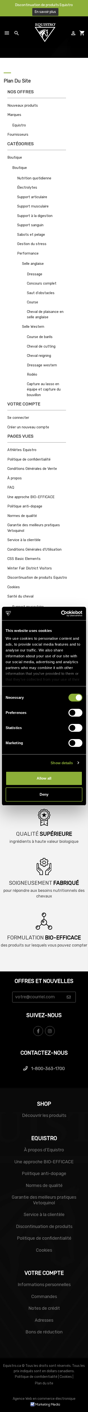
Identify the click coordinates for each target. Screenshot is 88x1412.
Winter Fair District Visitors (29, 568)
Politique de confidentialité (29, 459)
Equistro (19, 125)
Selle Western (33, 327)
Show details (62, 763)
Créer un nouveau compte (28, 427)
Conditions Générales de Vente (32, 469)
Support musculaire (33, 206)
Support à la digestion (35, 216)
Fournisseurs (17, 135)
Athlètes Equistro (21, 450)
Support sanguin (30, 225)
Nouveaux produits (22, 105)
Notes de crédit (44, 1308)
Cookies (13, 587)
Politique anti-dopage (24, 506)
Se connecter (18, 418)
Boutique (14, 157)
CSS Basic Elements (24, 559)
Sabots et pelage (31, 235)
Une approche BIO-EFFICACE (31, 497)
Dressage (34, 274)
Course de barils (40, 337)
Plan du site (44, 1383)
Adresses (44, 1320)
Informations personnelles (44, 1284)
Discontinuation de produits (44, 1226)
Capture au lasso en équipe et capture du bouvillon (44, 389)
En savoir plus (45, 12)
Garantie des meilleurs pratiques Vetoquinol (44, 1200)
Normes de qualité (22, 516)
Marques (14, 115)
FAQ (10, 487)
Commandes (44, 1296)
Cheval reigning (39, 356)
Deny (44, 794)
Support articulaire (32, 197)
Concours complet (41, 283)
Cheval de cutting (41, 346)
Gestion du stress (31, 244)
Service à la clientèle (24, 540)
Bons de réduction (44, 1332)
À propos (14, 478)
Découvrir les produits (44, 1115)
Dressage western (42, 365)
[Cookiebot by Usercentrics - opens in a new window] (62, 613)
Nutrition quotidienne (34, 178)
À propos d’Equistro (44, 1150)
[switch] (75, 713)
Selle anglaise (33, 264)
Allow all (44, 778)
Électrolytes (27, 188)
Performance (28, 253)
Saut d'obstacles (41, 293)
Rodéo (32, 374)
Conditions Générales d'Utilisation (34, 549)
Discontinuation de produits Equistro (37, 578)
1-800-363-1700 (47, 1068)
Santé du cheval (20, 596)
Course (32, 302)
